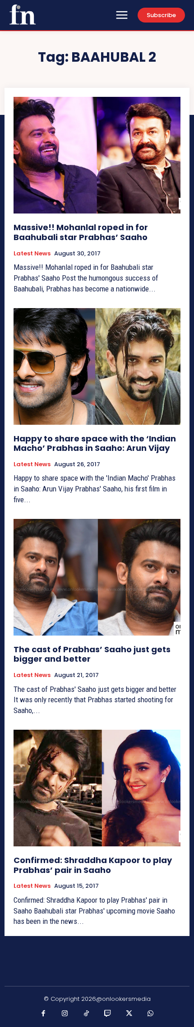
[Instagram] (65, 1013)
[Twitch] (107, 1013)
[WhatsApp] (150, 1013)
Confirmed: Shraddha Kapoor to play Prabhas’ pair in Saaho (93, 865)
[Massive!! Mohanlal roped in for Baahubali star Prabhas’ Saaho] (97, 155)
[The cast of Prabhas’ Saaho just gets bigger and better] (97, 577)
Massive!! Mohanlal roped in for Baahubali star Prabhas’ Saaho (81, 232)
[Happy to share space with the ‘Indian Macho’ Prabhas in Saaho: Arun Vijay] (97, 366)
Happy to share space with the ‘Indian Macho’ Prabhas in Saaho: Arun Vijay (95, 443)
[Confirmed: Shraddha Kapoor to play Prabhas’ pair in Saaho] (97, 788)
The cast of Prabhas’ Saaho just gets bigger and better (92, 654)
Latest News (32, 253)
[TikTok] (86, 1013)
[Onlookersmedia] (22, 14)
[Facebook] (43, 1013)
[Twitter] (129, 1013)
